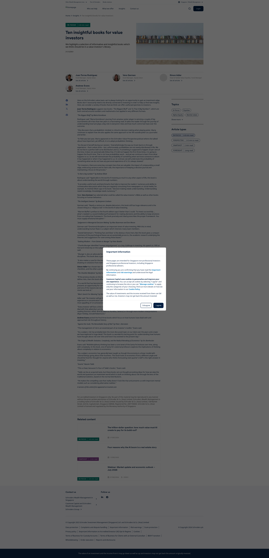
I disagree (146, 305)
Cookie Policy (134, 289)
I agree (158, 305)
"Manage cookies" (146, 284)
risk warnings (126, 272)
